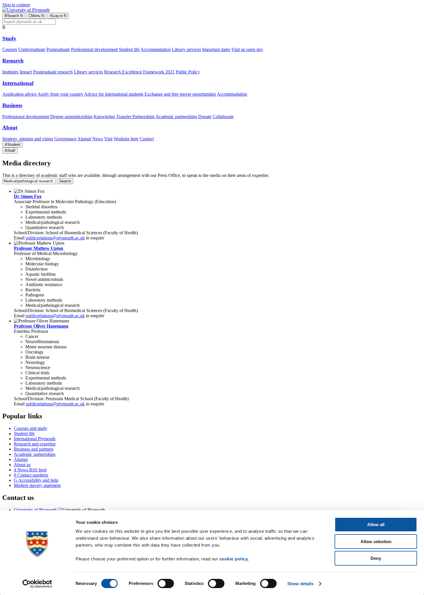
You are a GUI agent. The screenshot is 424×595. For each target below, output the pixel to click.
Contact (147, 138)
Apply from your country (60, 94)
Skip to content (16, 4)
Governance (65, 138)
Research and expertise (35, 443)
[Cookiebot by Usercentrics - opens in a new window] (37, 583)
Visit (108, 138)
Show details (300, 583)
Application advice (19, 94)
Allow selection (376, 541)
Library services (186, 49)
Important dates (216, 49)
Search (14, 16)
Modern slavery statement (37, 485)
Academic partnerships (176, 116)
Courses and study (30, 428)
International (17, 83)
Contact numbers (31, 475)
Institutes (10, 71)
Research (13, 61)
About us (22, 464)
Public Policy (188, 71)
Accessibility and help (36, 480)
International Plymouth (34, 438)
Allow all (375, 524)
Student (12, 144)
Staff (10, 150)
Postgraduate (58, 49)
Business (12, 105)
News (97, 138)
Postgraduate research (53, 71)
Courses (9, 49)
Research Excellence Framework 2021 (139, 71)
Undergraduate (31, 49)
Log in (58, 16)
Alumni (84, 138)
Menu (36, 16)
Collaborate (223, 116)
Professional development (94, 49)
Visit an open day (247, 49)
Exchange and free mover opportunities (180, 94)
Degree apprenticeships (71, 116)
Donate (204, 116)
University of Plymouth (35, 509)
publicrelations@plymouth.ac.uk (55, 237)
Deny (376, 558)
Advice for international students (113, 94)
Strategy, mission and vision (27, 138)
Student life (129, 49)
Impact (26, 71)
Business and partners (33, 449)
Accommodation (155, 49)
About (9, 127)
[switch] (165, 583)
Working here (126, 138)
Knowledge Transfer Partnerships (124, 116)
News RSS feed (30, 469)
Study (9, 38)
